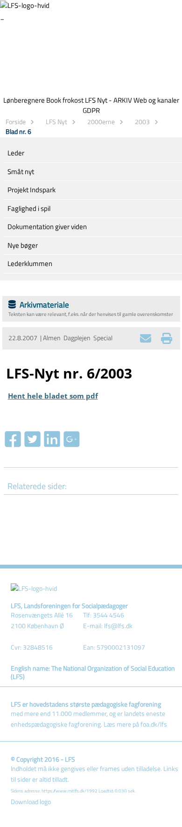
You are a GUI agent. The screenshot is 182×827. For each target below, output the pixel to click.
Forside (16, 121)
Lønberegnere (24, 100)
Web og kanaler (156, 100)
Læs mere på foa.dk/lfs (135, 724)
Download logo (31, 801)
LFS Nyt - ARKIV (108, 100)
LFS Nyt (56, 121)
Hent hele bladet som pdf (53, 395)
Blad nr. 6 (18, 131)
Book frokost (65, 100)
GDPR (91, 110)
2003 (142, 121)
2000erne (101, 121)
